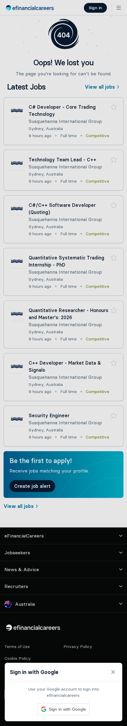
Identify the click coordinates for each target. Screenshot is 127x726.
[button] (63, 363)
